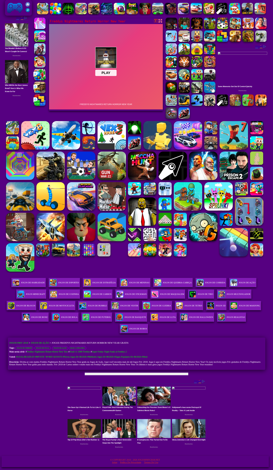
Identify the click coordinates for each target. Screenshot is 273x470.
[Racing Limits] (209, 79)
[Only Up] (247, 13)
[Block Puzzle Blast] (209, 54)
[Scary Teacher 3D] (145, 13)
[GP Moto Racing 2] (184, 118)
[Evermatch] (55, 13)
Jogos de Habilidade (33, 282)
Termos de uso (151, 462)
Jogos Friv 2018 (18, 343)
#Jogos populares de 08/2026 (127, 357)
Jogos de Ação (247, 282)
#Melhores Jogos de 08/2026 (100, 357)
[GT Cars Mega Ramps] (196, 13)
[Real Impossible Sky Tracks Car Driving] (197, 54)
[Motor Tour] (40, 54)
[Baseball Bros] (132, 13)
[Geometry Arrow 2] (222, 13)
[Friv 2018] (27, 6)
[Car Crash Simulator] (184, 41)
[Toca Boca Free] (171, 54)
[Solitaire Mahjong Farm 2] (209, 13)
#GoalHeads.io (25, 357)
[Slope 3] (106, 13)
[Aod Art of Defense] (184, 66)
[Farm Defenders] (248, 41)
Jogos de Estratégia (104, 282)
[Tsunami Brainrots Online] (40, 41)
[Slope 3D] (68, 13)
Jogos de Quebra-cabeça (177, 282)
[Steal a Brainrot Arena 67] (171, 66)
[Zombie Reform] (209, 28)
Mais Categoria (77, 348)
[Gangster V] (235, 41)
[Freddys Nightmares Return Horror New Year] (197, 28)
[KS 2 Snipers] (261, 41)
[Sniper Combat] (94, 13)
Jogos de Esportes (68, 282)
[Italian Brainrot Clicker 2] (209, 92)
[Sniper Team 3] (184, 92)
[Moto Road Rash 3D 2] (158, 13)
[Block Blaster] (40, 105)
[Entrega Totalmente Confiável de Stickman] (260, 13)
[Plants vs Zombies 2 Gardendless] (184, 79)
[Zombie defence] (40, 79)
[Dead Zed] (197, 92)
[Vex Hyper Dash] (197, 105)
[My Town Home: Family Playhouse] (40, 66)
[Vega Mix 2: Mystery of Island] (235, 105)
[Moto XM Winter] (171, 105)
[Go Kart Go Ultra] (235, 28)
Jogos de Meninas (139, 282)
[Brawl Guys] (248, 28)
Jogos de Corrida (215, 282)
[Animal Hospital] (197, 41)
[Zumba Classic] (197, 66)
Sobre (114, 462)
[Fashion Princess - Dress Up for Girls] (40, 28)
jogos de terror (24, 348)
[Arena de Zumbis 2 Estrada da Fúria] (170, 13)
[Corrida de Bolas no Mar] (119, 13)
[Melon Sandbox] (171, 92)
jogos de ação (60, 348)
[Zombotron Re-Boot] (171, 118)
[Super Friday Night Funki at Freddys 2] (171, 28)
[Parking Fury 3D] (171, 79)
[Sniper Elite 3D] (209, 105)
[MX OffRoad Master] (184, 54)
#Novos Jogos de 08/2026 (75, 357)
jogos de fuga (42, 348)
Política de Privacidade (130, 462)
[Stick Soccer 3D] (222, 28)
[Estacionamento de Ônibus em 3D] (184, 105)
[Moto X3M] (42, 13)
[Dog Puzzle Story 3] (234, 13)
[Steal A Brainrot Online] (197, 79)
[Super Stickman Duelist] (171, 41)
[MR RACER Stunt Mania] (183, 13)
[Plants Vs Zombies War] (248, 105)
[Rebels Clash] (261, 105)
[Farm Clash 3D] (81, 13)
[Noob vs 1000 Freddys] (184, 28)
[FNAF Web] (209, 66)
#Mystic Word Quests (48, 357)
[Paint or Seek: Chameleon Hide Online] (40, 92)
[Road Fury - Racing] (209, 41)
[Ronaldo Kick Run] (261, 28)
